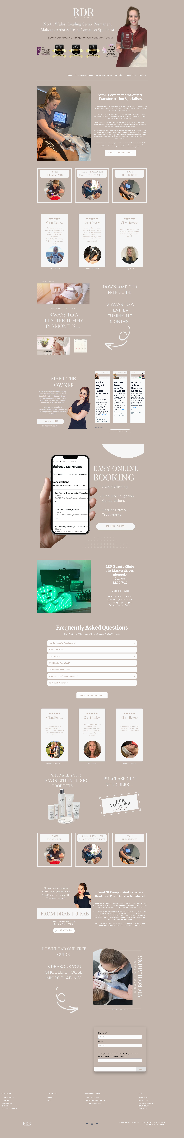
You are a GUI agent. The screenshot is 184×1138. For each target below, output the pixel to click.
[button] (102, 397)
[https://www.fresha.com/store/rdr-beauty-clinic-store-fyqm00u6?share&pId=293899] (64, 799)
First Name (102, 1033)
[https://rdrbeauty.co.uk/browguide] (64, 979)
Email (100, 1042)
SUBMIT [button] (140, 1069)
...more (103, 415)
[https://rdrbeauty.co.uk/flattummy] (64, 317)
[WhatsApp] (96, 1123)
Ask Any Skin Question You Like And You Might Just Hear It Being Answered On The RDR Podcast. (118, 1055)
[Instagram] (92, 1123)
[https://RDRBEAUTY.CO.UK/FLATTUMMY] (120, 317)
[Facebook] (87, 1123)
